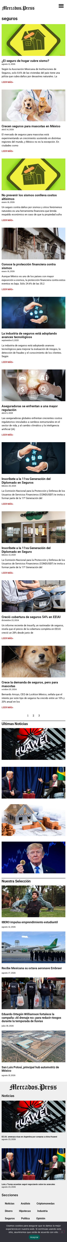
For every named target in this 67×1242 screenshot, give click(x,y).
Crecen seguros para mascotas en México (31, 126)
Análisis (25, 1203)
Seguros (10, 1218)
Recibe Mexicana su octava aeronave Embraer (32, 968)
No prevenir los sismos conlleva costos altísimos (29, 197)
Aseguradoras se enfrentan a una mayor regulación (30, 408)
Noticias (9, 1203)
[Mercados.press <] (23, 8)
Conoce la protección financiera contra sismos (29, 266)
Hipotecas (25, 1211)
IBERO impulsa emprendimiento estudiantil (30, 922)
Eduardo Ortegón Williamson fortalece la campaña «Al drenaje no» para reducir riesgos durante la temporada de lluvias (31, 1017)
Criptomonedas (45, 1203)
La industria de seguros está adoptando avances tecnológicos (29, 335)
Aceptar (34, 1237)
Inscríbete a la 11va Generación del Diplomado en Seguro (26, 550)
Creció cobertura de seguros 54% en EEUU (31, 617)
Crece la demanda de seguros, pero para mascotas (30, 684)
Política (25, 1218)
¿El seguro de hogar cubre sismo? (25, 61)
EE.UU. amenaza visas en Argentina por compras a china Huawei (29, 1137)
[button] (61, 6)
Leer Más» (7, 82)
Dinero (9, 1211)
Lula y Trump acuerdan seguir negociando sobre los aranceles (28, 1184)
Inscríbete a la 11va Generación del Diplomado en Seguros (26, 480)
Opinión (40, 1218)
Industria (42, 1211)
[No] (62, 1231)
